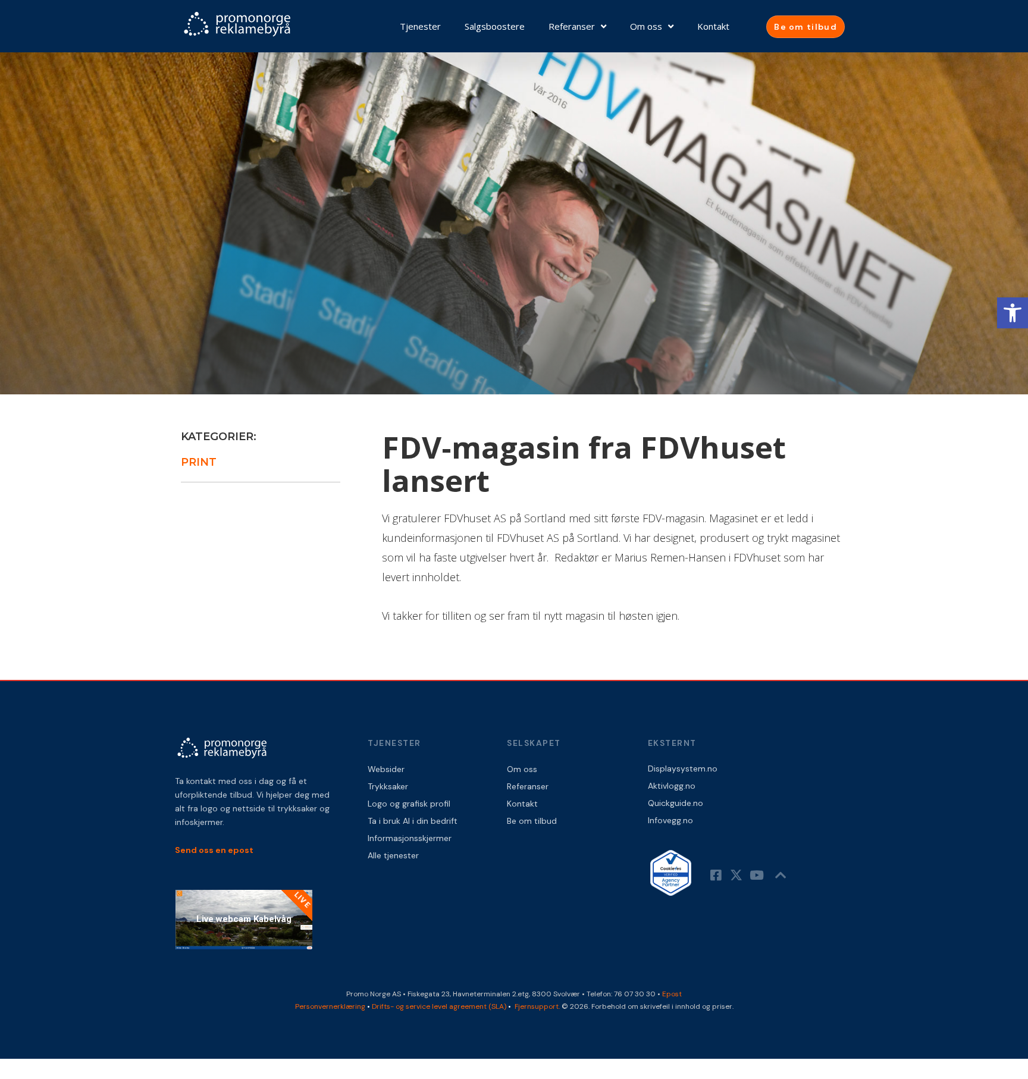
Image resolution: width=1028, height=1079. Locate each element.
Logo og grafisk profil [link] (409, 803)
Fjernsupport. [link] (538, 1006)
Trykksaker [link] (388, 786)
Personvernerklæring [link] (330, 1006)
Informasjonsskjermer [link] (410, 838)
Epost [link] (672, 994)
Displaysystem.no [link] (682, 768)
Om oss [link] (646, 26)
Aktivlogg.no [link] (671, 785)
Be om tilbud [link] (532, 820)
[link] (1012, 312)
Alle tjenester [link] (393, 855)
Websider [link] (386, 769)
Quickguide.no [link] (675, 803)
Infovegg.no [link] (670, 820)
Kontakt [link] (713, 26)
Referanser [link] (572, 26)
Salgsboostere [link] (495, 26)
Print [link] (199, 462)
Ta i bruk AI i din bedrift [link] (412, 820)
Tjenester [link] (420, 26)
